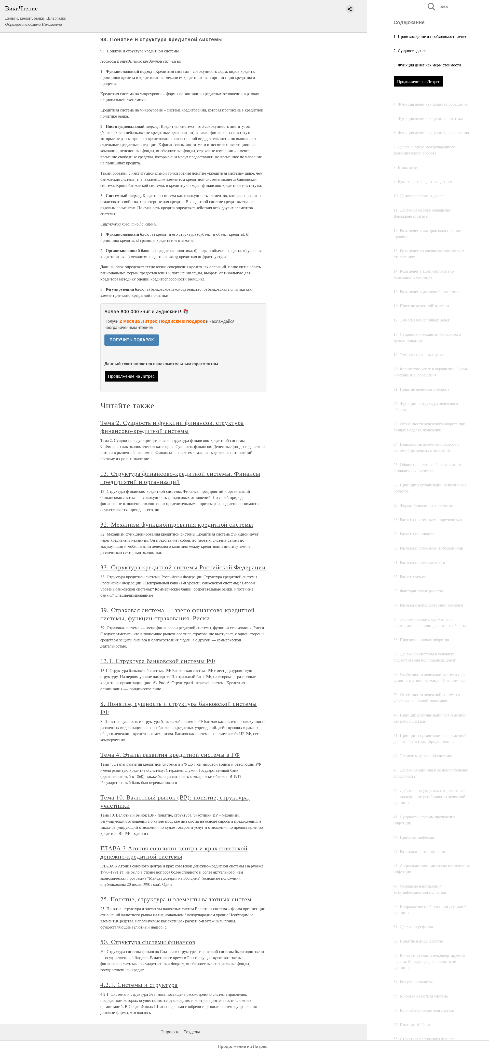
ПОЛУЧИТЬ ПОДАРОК (132, 340)
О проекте (170, 1032)
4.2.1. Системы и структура (139, 984)
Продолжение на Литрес (418, 81)
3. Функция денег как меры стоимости (427, 64)
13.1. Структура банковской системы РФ (157, 661)
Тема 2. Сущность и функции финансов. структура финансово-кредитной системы (172, 426)
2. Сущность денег (409, 50)
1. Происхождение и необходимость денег (430, 36)
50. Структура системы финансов (147, 942)
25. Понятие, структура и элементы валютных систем (175, 899)
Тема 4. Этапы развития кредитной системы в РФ (170, 754)
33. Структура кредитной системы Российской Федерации (183, 567)
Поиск (437, 6)
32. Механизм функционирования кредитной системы (176, 524)
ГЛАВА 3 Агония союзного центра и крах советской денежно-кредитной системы (174, 852)
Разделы (192, 1032)
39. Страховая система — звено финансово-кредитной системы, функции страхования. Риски (177, 614)
